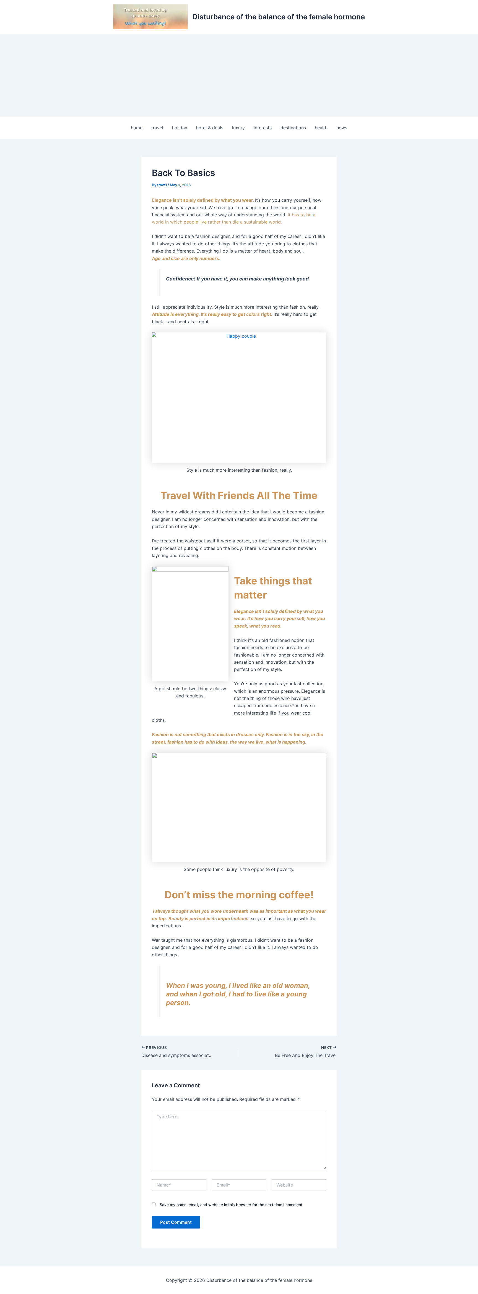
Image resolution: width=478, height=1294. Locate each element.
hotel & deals (209, 127)
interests (263, 127)
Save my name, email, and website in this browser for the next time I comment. (231, 1204)
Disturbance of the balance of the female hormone (278, 16)
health (321, 127)
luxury (238, 127)
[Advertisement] (239, 75)
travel (157, 127)
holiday (179, 127)
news (341, 127)
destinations (293, 127)
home (136, 127)
